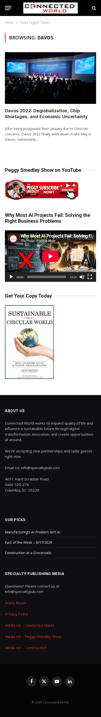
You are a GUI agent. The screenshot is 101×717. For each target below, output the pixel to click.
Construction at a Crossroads (28, 552)
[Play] (11, 276)
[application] (50, 256)
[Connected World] (50, 8)
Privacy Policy (16, 613)
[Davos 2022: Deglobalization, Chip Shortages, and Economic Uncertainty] (50, 78)
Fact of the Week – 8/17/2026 (28, 542)
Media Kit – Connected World (29, 625)
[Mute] (81, 276)
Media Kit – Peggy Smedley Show (33, 636)
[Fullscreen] (89, 276)
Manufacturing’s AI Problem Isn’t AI (32, 532)
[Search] (93, 8)
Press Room (15, 602)
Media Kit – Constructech (26, 647)
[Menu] (8, 8)
